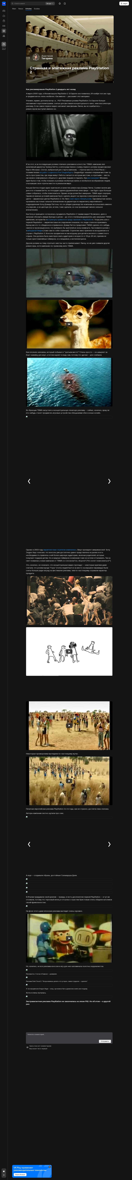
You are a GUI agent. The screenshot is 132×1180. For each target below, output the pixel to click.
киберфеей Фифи (34, 230)
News (20, 9)
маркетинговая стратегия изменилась (59, 550)
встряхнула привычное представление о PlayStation (69, 219)
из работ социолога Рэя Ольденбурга (56, 172)
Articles (28, 9)
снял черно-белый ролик (81, 199)
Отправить (105, 1041)
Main (14, 9)
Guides (37, 9)
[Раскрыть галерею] (69, 417)
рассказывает (93, 178)
